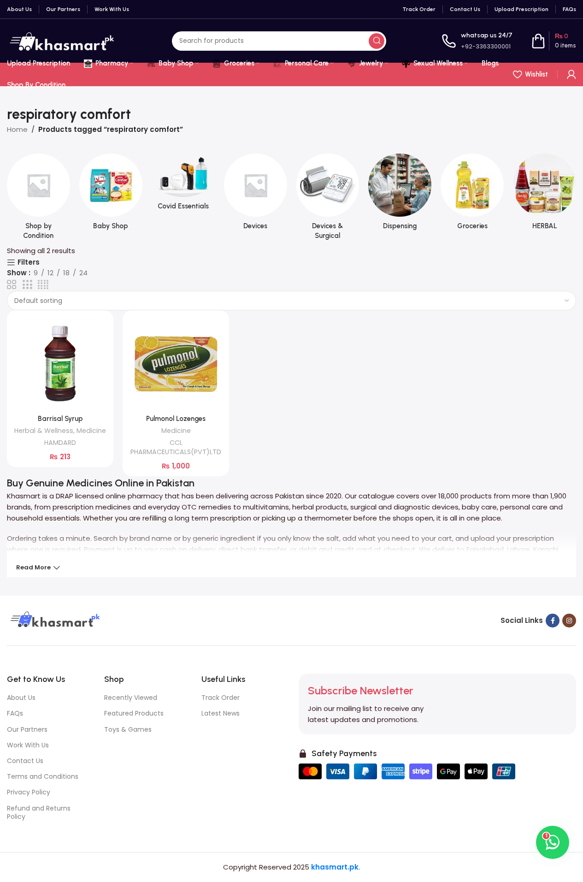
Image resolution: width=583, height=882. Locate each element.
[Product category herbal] (544, 195)
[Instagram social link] (569, 620)
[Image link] (54, 620)
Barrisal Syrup (60, 418)
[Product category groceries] (472, 195)
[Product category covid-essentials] (183, 185)
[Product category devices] (255, 195)
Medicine (91, 430)
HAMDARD (60, 442)
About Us (21, 697)
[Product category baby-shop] (110, 195)
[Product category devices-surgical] (327, 199)
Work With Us (28, 745)
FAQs (15, 713)
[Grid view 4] (43, 284)
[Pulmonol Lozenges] (176, 363)
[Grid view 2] (11, 284)
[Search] (376, 41)
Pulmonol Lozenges (176, 418)
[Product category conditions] (38, 199)
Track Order (220, 697)
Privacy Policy (28, 792)
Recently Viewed (130, 697)
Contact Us (25, 760)
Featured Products (134, 713)
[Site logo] (62, 40)
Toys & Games (128, 729)
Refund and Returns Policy (39, 812)
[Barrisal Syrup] (60, 363)
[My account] (571, 74)
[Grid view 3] (27, 284)
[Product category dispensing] (399, 195)
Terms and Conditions (42, 776)
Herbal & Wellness (43, 430)
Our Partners (27, 729)
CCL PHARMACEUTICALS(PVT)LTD (175, 447)
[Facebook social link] (552, 620)
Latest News (220, 713)
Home (17, 129)
